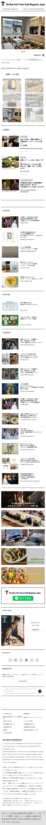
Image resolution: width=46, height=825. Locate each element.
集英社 (5, 730)
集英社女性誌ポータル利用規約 (12, 717)
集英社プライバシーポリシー (33, 717)
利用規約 (26, 714)
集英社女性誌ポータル (31, 730)
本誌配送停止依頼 (29, 727)
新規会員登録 (23, 681)
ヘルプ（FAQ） (29, 721)
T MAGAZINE (7, 733)
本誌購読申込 (35, 629)
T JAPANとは (7, 714)
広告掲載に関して (9, 724)
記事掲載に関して (29, 724)
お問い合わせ (7, 721)
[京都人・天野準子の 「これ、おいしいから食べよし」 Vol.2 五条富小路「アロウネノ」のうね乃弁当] (23, 74)
